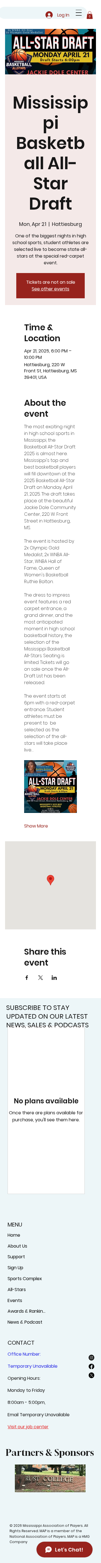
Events (15, 1300)
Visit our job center (28, 1427)
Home (14, 1235)
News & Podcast (25, 1322)
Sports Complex (25, 1278)
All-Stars (17, 1289)
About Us (17, 1246)
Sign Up (15, 1267)
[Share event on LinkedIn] (54, 977)
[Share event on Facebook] (26, 977)
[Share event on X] (40, 977)
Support (16, 1256)
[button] (89, 15)
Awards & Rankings (27, 1311)
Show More (36, 826)
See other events (50, 289)
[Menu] (79, 13)
